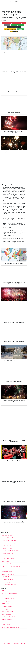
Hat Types (13, 1)
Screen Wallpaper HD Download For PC (10, 627)
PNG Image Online (6, 596)
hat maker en (7, 25)
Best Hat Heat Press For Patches (9, 537)
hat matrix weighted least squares (14, 27)
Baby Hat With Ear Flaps (7, 535)
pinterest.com (9, 529)
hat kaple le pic (20, 29)
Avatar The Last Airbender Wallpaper (10, 593)
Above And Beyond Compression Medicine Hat (12, 566)
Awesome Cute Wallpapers (7, 611)
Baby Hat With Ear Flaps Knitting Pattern (10, 550)
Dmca (4, 643)
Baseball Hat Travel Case (7, 563)
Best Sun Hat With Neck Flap (8, 574)
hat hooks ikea (5, 23)
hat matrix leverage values (10, 29)
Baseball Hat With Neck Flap (8, 558)
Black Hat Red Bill (5, 576)
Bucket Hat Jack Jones (6, 556)
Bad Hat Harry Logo (6, 582)
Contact (9, 643)
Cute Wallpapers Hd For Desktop (9, 622)
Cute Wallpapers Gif (6, 624)
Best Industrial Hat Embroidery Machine (10, 543)
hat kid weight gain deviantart (17, 25)
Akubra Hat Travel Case (7, 548)
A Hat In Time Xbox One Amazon (9, 540)
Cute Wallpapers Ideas (6, 614)
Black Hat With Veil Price (7, 571)
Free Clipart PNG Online (7, 606)
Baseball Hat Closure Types (8, 545)
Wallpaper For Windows (7, 619)
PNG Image (4, 590)
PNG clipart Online (6, 603)
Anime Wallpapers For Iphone (8, 598)
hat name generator (14, 31)
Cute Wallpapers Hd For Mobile (8, 616)
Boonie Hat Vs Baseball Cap (8, 553)
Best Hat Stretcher (6, 561)
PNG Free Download (6, 601)
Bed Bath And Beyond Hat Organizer (9, 584)
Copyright (23, 643)
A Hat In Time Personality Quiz (8, 569)
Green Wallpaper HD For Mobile (8, 609)
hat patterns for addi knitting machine (18, 23)
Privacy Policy (16, 643)
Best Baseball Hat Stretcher (7, 579)
